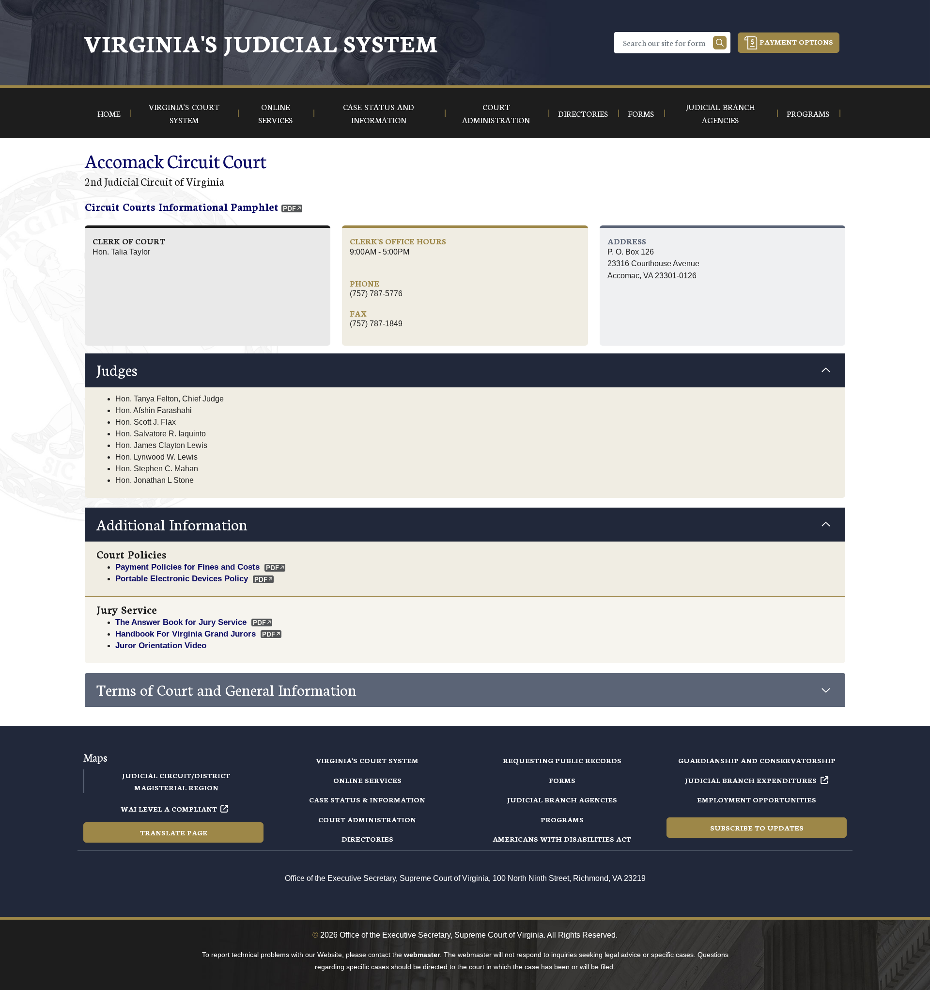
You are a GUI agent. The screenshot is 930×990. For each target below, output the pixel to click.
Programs (562, 819)
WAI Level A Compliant (169, 809)
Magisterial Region (176, 787)
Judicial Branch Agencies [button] (720, 113)
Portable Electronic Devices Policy (181, 578)
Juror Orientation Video (160, 645)
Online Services (367, 780)
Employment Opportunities (756, 799)
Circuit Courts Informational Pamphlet (182, 206)
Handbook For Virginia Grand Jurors (185, 634)
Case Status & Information (367, 799)
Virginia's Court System (367, 760)
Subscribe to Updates (757, 827)
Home (108, 113)
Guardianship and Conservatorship (757, 760)
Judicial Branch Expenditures (751, 780)
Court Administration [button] (496, 113)
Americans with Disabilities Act (562, 839)
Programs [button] (808, 113)
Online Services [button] (275, 113)
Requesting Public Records (562, 760)
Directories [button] (583, 113)
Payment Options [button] (795, 42)
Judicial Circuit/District (176, 775)
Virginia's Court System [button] (184, 113)
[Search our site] (720, 42)
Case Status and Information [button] (378, 113)
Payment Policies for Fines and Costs (187, 567)
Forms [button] (641, 113)
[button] (465, 370)
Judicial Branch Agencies (562, 799)
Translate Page (173, 832)
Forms (562, 780)
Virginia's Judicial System (260, 42)
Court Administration (367, 819)
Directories (367, 839)
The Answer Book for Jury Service (181, 622)
